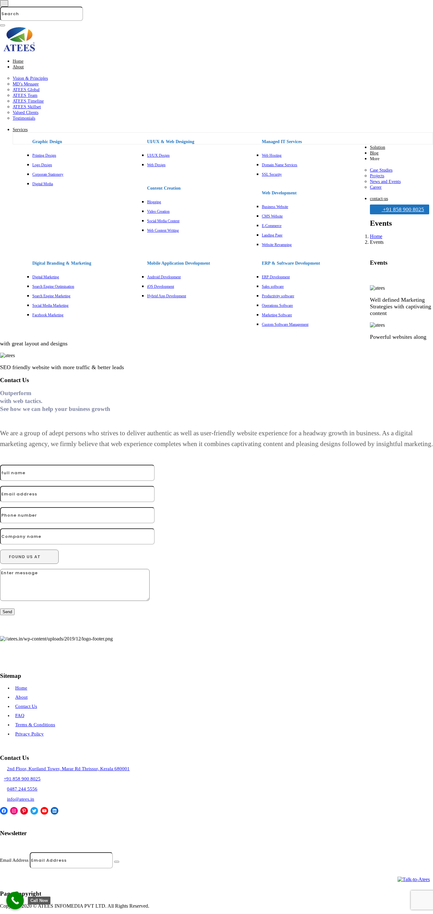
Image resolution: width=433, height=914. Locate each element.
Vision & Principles (30, 78)
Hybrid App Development (166, 296)
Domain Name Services (279, 165)
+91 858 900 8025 (403, 209)
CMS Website (272, 216)
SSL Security (272, 174)
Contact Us (26, 706)
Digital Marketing (45, 277)
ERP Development (276, 277)
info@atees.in (20, 799)
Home (18, 61)
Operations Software (277, 305)
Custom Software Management (285, 324)
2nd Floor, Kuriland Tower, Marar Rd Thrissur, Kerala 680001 (68, 768)
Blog (374, 153)
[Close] (4, 3)
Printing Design (44, 155)
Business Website (275, 207)
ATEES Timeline (28, 101)
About (18, 67)
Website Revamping (277, 245)
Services (20, 129)
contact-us (379, 198)
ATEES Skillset (27, 106)
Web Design (156, 165)
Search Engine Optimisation (53, 286)
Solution (377, 147)
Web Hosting (271, 155)
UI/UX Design (158, 155)
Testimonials (24, 118)
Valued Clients (25, 112)
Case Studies (381, 170)
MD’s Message (26, 84)
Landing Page (272, 235)
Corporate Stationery (47, 174)
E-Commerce (271, 226)
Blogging (154, 202)
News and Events (385, 181)
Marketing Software (277, 315)
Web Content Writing (163, 230)
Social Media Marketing (50, 305)
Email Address (15, 860)
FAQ (19, 715)
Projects (377, 175)
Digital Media (42, 184)
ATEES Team (25, 95)
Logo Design (42, 165)
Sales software (273, 286)
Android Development (164, 277)
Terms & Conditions (35, 724)
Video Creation (158, 211)
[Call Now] (15, 900)
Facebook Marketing (47, 315)
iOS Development (160, 286)
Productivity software (278, 296)
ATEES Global (26, 89)
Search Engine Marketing (51, 296)
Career (376, 187)
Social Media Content (163, 221)
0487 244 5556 (22, 788)
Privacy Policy (29, 733)
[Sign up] (116, 862)
